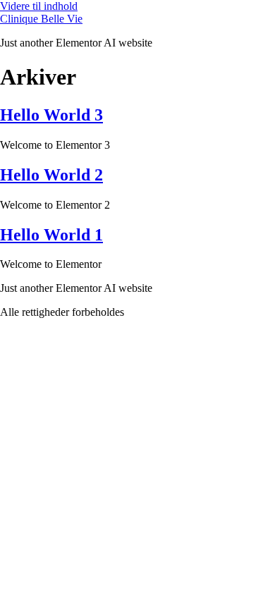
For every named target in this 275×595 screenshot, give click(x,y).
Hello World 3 (51, 115)
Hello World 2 (51, 175)
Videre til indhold (39, 6)
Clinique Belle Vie (41, 19)
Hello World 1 (51, 235)
